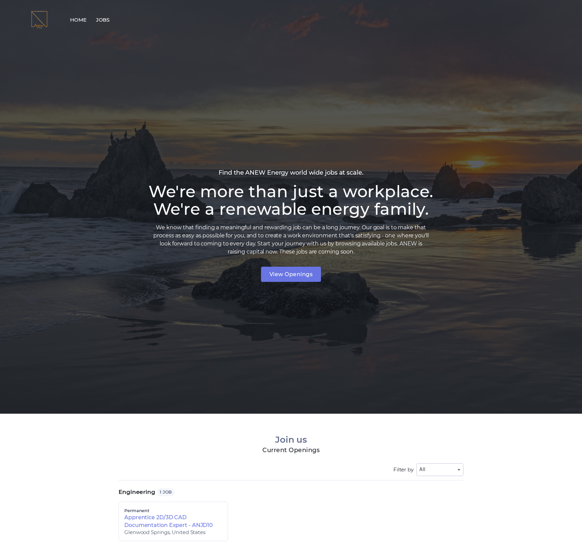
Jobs (103, 20)
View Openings (291, 274)
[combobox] (439, 469)
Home (78, 20)
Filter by (403, 469)
